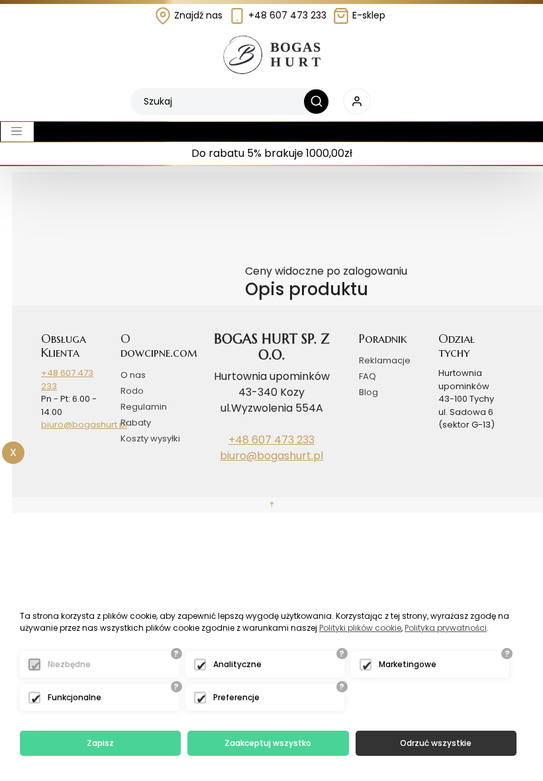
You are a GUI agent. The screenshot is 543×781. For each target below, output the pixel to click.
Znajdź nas (197, 15)
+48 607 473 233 (286, 15)
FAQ (367, 376)
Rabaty (136, 422)
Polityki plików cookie (360, 627)
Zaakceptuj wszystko (267, 743)
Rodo (132, 391)
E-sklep (367, 15)
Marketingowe (407, 664)
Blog (368, 392)
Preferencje (236, 697)
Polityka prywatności (446, 627)
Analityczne (237, 664)
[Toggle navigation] (17, 132)
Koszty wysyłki (150, 438)
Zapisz (100, 743)
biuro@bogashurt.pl (84, 424)
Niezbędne (69, 664)
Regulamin (144, 406)
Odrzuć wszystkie (435, 743)
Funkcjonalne (74, 697)
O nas (133, 375)
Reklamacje (385, 360)
